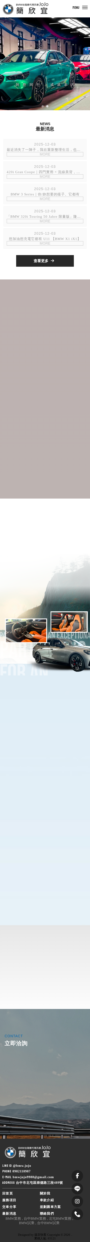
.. (71, 1234)
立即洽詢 (60, 1113)
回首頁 (7, 1193)
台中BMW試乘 (48, 1223)
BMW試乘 (26, 1223)
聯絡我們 (47, 1213)
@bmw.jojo (22, 1165)
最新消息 (9, 1213)
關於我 (45, 1193)
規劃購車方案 (50, 1207)
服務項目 (9, 1200)
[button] (43, 106)
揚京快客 (40, 1234)
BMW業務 (13, 1218)
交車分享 (9, 1207)
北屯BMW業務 (60, 1218)
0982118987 (21, 1171)
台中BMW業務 (35, 1218)
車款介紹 (47, 1200)
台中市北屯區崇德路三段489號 (39, 1182)
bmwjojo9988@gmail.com (33, 1177)
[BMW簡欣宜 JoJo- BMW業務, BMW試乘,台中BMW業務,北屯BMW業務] (25, 8)
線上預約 (20, 1113)
